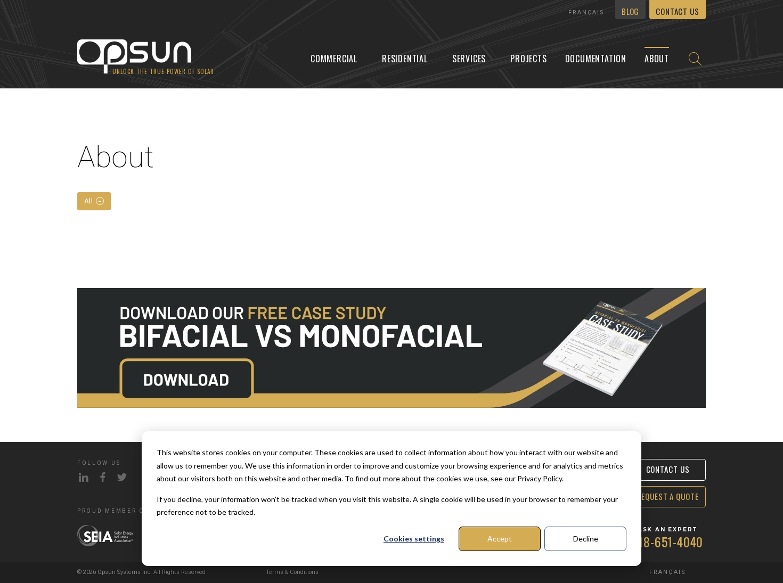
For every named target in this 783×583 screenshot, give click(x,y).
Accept (499, 538)
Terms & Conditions (292, 572)
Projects (528, 58)
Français (586, 12)
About (657, 58)
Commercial (334, 58)
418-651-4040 (668, 541)
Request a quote (668, 496)
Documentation (595, 58)
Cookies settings (414, 538)
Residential (405, 58)
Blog (630, 11)
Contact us (677, 11)
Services (469, 58)
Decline (585, 538)
